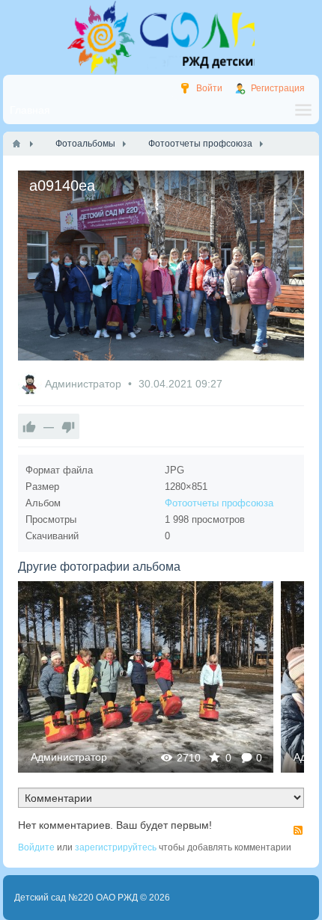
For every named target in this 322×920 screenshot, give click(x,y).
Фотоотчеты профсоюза (219, 503)
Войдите (36, 847)
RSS (298, 830)
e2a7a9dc (145, 676)
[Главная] (16, 144)
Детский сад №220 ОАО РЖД (76, 897)
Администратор (84, 384)
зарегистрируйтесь (116, 847)
